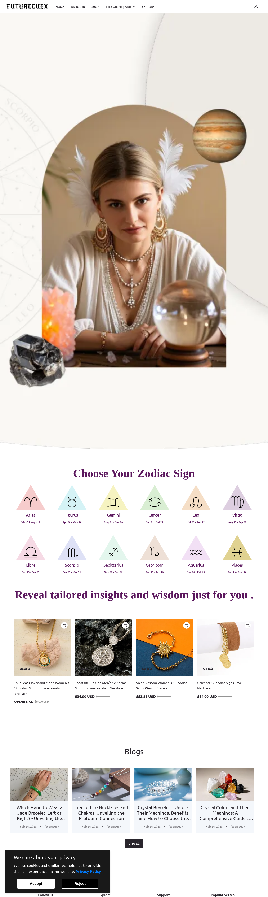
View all (134, 843)
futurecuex (51, 826)
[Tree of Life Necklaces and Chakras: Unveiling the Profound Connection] (101, 784)
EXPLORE (148, 6)
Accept (36, 883)
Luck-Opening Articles (120, 6)
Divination (78, 6)
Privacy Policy (88, 871)
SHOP (95, 6)
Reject (80, 883)
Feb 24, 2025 (28, 826)
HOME (60, 6)
